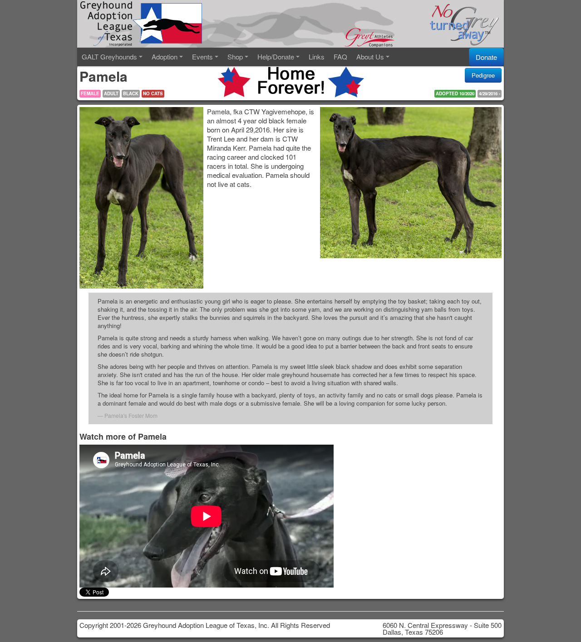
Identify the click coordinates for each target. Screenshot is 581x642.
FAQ (340, 56)
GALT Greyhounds (109, 56)
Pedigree (483, 75)
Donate (486, 57)
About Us (370, 56)
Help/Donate (275, 56)
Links (317, 56)
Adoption (164, 56)
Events (202, 56)
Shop (235, 56)
